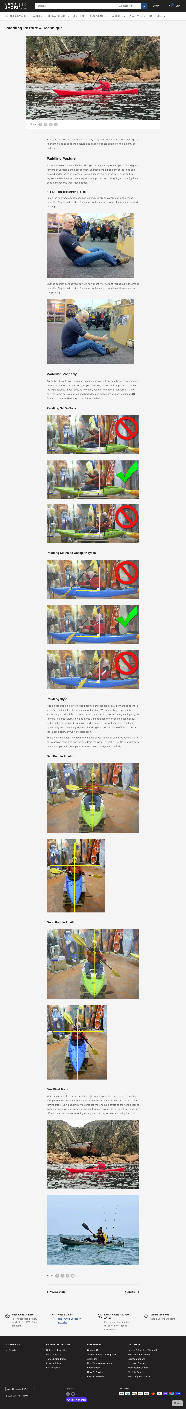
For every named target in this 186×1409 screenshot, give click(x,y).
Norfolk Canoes (136, 1372)
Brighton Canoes (136, 1359)
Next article (131, 1292)
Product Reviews (95, 1376)
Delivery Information (56, 1350)
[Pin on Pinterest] (45, 124)
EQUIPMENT (96, 16)
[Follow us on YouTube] (73, 1394)
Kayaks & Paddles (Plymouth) (143, 1350)
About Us (92, 1359)
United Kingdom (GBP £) (17, 1389)
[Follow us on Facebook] (68, 1394)
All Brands (10, 1350)
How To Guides (95, 1372)
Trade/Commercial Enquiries (101, 1354)
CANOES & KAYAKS (15, 16)
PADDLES (37, 16)
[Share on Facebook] (40, 124)
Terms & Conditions (56, 1359)
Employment (93, 1367)
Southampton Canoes (139, 1376)
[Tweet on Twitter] (51, 124)
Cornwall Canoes (137, 1363)
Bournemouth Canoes (139, 1354)
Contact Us (93, 1350)
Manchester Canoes (138, 1367)
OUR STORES (155, 16)
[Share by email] (56, 124)
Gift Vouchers (53, 1367)
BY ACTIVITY (135, 16)
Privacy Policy (53, 1363)
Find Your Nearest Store (99, 1363)
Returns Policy (53, 1354)
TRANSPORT (115, 16)
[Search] (144, 6)
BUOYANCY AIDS (57, 16)
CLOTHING (78, 16)
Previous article (57, 1292)
